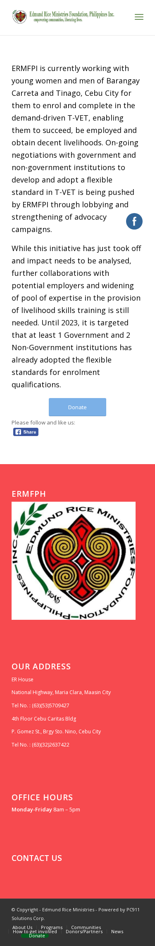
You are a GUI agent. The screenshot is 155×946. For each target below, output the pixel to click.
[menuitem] (22, 927)
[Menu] (139, 16)
